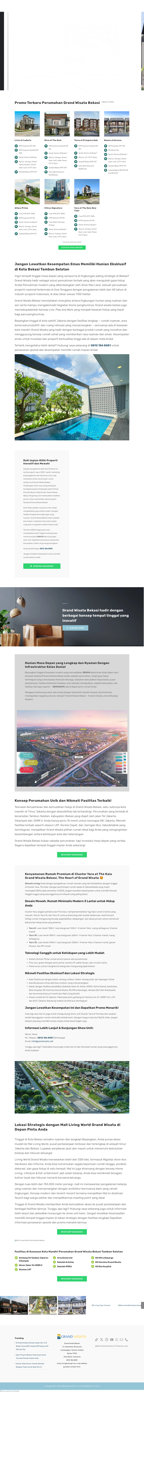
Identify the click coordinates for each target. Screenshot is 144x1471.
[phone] (126, 1339)
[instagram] (106, 1339)
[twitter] (101, 1339)
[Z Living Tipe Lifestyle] (101, 1305)
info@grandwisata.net (42, 1041)
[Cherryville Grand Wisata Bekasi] (43, 1305)
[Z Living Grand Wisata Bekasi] (14, 1305)
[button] (9, 1391)
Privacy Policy (78, 1386)
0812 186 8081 (101, 345)
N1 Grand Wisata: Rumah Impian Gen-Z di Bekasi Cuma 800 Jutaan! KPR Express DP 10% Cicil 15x (32, 1346)
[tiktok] (96, 1339)
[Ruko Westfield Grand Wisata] (130, 1305)
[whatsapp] (116, 1339)
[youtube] (111, 1339)
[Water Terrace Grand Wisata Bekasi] (72, 1305)
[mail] (121, 1339)
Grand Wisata (95, 1386)
